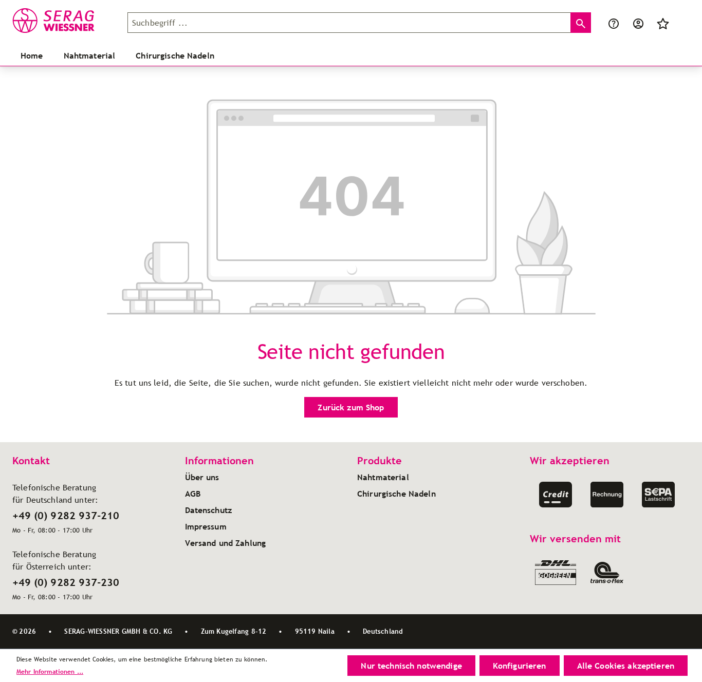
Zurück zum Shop (351, 407)
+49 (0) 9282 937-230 (65, 582)
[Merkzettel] (663, 22)
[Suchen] (580, 22)
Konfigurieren (519, 665)
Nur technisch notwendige (411, 665)
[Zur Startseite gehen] (63, 20)
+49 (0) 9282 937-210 (65, 515)
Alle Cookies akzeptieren (625, 665)
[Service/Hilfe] (613, 22)
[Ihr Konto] (638, 22)
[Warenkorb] (681, 22)
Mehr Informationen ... (49, 671)
